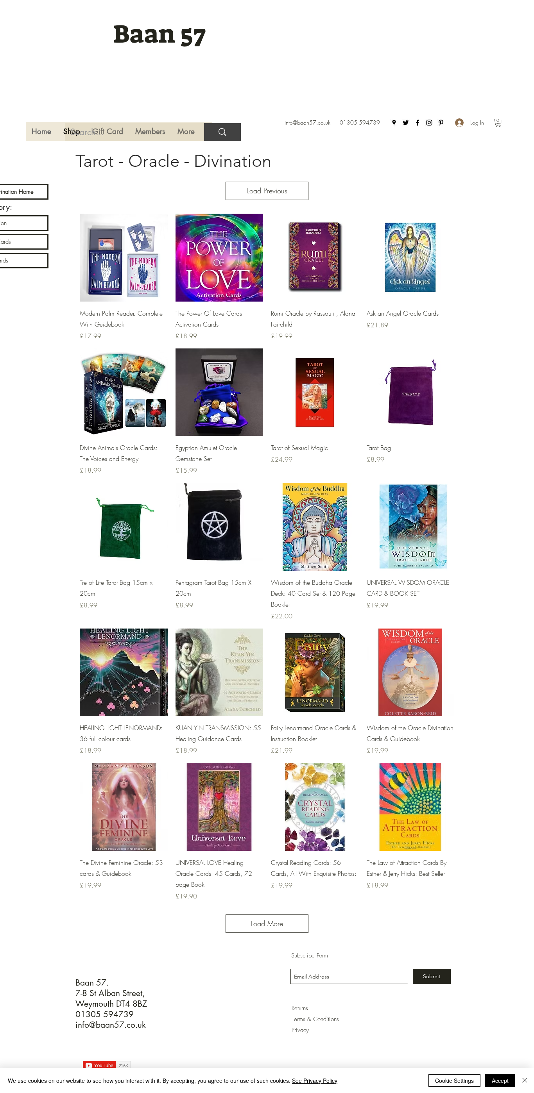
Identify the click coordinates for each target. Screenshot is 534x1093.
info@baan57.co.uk (307, 122)
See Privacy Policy (314, 1080)
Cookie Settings (454, 1080)
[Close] (524, 1080)
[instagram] (429, 123)
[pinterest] (441, 123)
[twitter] (406, 123)
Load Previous (267, 190)
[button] (498, 123)
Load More (267, 923)
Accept (500, 1080)
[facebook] (417, 123)
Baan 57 (159, 34)
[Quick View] (124, 258)
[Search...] (222, 132)
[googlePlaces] (394, 123)
